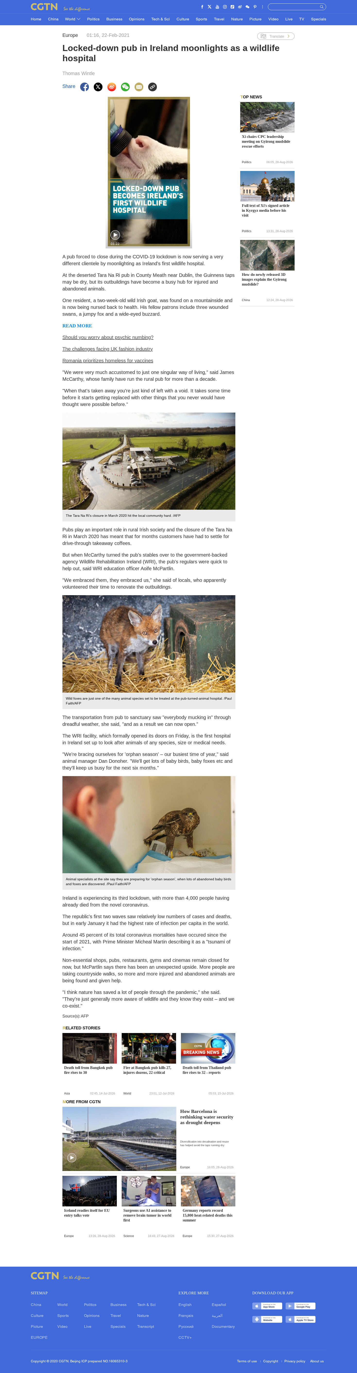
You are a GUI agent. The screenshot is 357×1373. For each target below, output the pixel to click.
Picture (255, 19)
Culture (183, 19)
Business (114, 19)
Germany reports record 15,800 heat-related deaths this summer (207, 1215)
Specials (318, 19)
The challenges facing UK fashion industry (107, 349)
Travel (219, 19)
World (70, 19)
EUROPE (39, 1337)
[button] (115, 235)
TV (301, 19)
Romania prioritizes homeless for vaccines (107, 360)
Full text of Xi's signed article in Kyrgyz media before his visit (265, 210)
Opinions (136, 19)
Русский (186, 1327)
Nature (237, 19)
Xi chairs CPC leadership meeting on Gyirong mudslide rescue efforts (266, 141)
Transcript (145, 1327)
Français (185, 1316)
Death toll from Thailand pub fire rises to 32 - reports (207, 1070)
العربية (217, 1316)
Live (289, 19)
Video (273, 19)
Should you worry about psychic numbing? (107, 337)
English (185, 1305)
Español (219, 1305)
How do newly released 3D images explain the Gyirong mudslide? (264, 279)
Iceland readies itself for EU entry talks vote (87, 1212)
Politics (93, 19)
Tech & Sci (160, 19)
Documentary (223, 1327)
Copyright (271, 1361)
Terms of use (247, 1361)
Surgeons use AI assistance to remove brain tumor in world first (147, 1215)
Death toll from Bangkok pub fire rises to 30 (88, 1070)
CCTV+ (185, 1337)
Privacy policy (294, 1361)
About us (317, 1361)
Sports (201, 19)
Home (36, 19)
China (53, 19)
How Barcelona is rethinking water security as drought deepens (206, 1117)
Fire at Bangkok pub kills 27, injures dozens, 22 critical (147, 1070)
